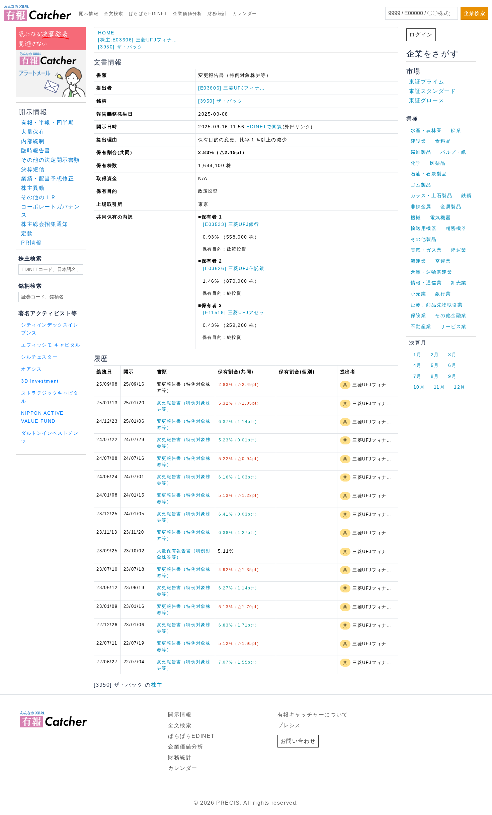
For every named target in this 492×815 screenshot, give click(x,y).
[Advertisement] (96, 463)
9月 (452, 376)
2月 (435, 354)
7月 (417, 376)
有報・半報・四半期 (47, 122)
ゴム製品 (421, 184)
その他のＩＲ (39, 197)
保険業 (418, 315)
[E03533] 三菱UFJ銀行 (231, 224)
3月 (452, 354)
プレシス (289, 725)
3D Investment (40, 381)
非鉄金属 (421, 206)
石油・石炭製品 (429, 173)
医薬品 (438, 163)
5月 (435, 365)
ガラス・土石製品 (432, 195)
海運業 (418, 261)
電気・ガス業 (426, 250)
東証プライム (426, 82)
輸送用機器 (424, 228)
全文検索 (113, 13)
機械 (416, 217)
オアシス (31, 369)
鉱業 (456, 130)
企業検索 (474, 13)
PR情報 (31, 243)
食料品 (443, 141)
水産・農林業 (426, 130)
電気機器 (440, 217)
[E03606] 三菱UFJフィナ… (231, 88)
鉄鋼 (466, 195)
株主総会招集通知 (44, 224)
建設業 (418, 141)
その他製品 (424, 239)
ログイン (421, 34)
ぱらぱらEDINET (148, 13)
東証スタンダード (432, 91)
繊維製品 (421, 152)
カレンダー (245, 13)
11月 (439, 387)
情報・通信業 (426, 282)
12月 (460, 387)
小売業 (418, 293)
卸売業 (459, 282)
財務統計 (217, 13)
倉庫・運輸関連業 (432, 272)
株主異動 (33, 188)
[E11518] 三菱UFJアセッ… (236, 312)
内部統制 (33, 141)
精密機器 (456, 228)
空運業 (443, 261)
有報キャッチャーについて (312, 714)
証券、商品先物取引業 (437, 304)
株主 (157, 685)
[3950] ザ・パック (120, 46)
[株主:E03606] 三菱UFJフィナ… (137, 39)
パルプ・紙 (453, 152)
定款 (27, 233)
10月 (419, 387)
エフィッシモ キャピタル (50, 345)
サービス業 (453, 326)
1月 (417, 354)
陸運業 (459, 250)
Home (106, 32)
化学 (416, 163)
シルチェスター (39, 357)
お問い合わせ (298, 741)
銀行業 (443, 293)
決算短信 (33, 169)
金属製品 (450, 206)
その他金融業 (451, 315)
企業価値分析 (187, 13)
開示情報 (88, 13)
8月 (435, 376)
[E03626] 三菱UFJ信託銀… (236, 268)
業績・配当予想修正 (47, 178)
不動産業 (421, 326)
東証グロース (426, 100)
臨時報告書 (36, 150)
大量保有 (33, 132)
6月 (452, 365)
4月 (417, 365)
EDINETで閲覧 (264, 126)
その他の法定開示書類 (50, 160)
